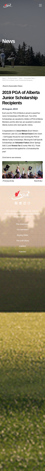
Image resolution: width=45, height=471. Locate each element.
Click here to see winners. (11, 157)
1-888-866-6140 (35, 214)
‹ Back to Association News (12, 86)
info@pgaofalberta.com (22, 217)
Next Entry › (38, 181)
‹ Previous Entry (8, 181)
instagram (29, 203)
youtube (24, 203)
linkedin (20, 203)
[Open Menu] (40, 5)
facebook (16, 203)
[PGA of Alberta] (8, 5)
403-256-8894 (15, 214)
